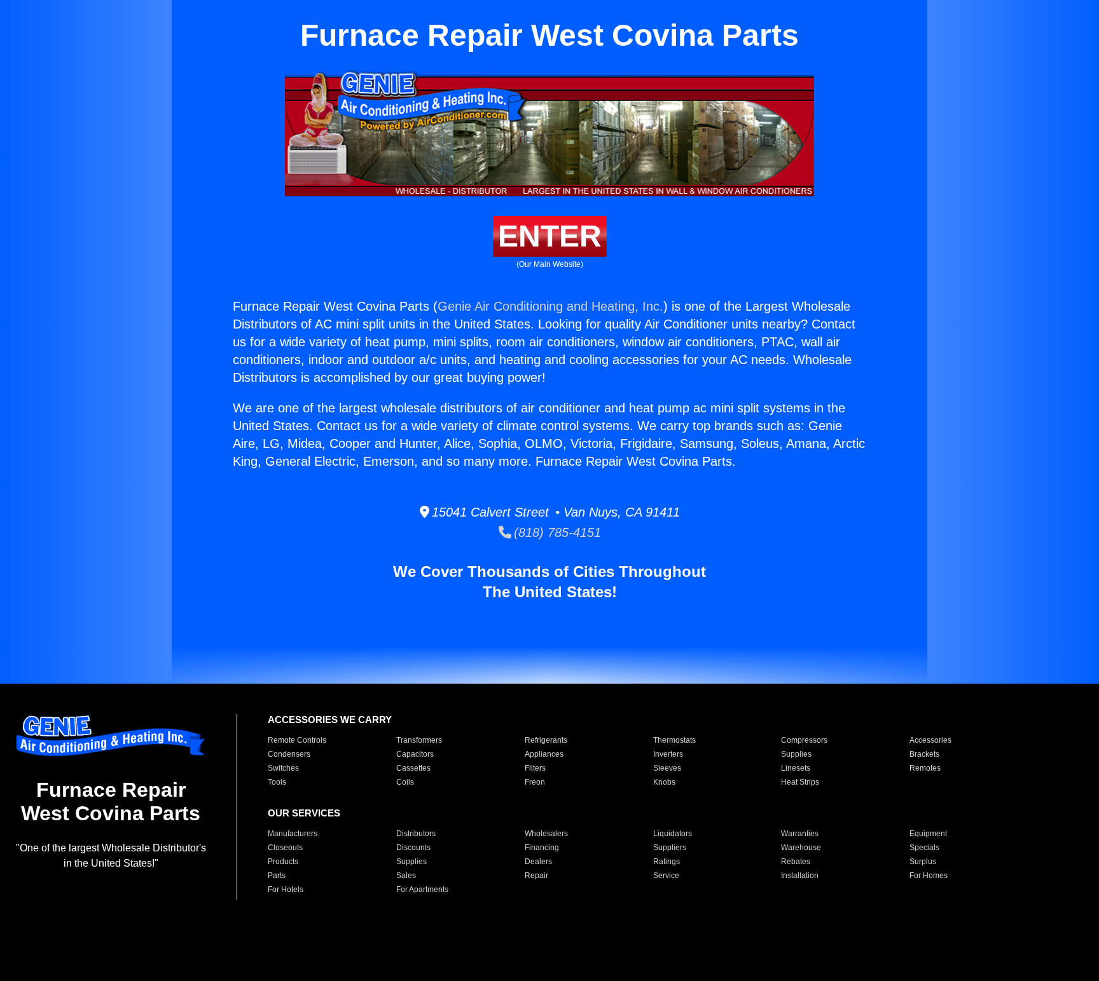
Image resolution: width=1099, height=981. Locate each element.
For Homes (928, 875)
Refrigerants (546, 740)
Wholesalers (546, 833)
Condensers (289, 754)
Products (283, 861)
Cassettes (413, 768)
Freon (535, 782)
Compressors (804, 740)
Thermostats (674, 740)
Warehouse (801, 847)
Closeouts (285, 847)
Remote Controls (297, 740)
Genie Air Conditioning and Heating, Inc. (550, 306)
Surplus (922, 861)
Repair (536, 875)
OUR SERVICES (304, 813)
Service (666, 875)
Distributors (416, 833)
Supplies (796, 754)
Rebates (795, 861)
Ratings (666, 861)
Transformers (419, 740)
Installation (800, 875)
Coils (405, 782)
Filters (535, 768)
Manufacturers (292, 833)
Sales (406, 875)
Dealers (538, 861)
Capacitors (415, 754)
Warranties (800, 833)
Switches (283, 768)
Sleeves (667, 768)
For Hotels (285, 889)
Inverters (668, 754)
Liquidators (672, 833)
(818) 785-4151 (556, 532)
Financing (542, 847)
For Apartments (422, 889)
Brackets (924, 754)
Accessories (930, 740)
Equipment (928, 833)
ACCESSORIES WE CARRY (330, 719)
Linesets (795, 768)
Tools (277, 782)
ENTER (550, 236)
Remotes (925, 768)
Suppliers (669, 847)
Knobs (664, 782)
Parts (277, 875)
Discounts (413, 847)
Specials (924, 847)
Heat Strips (800, 782)
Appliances (544, 754)
